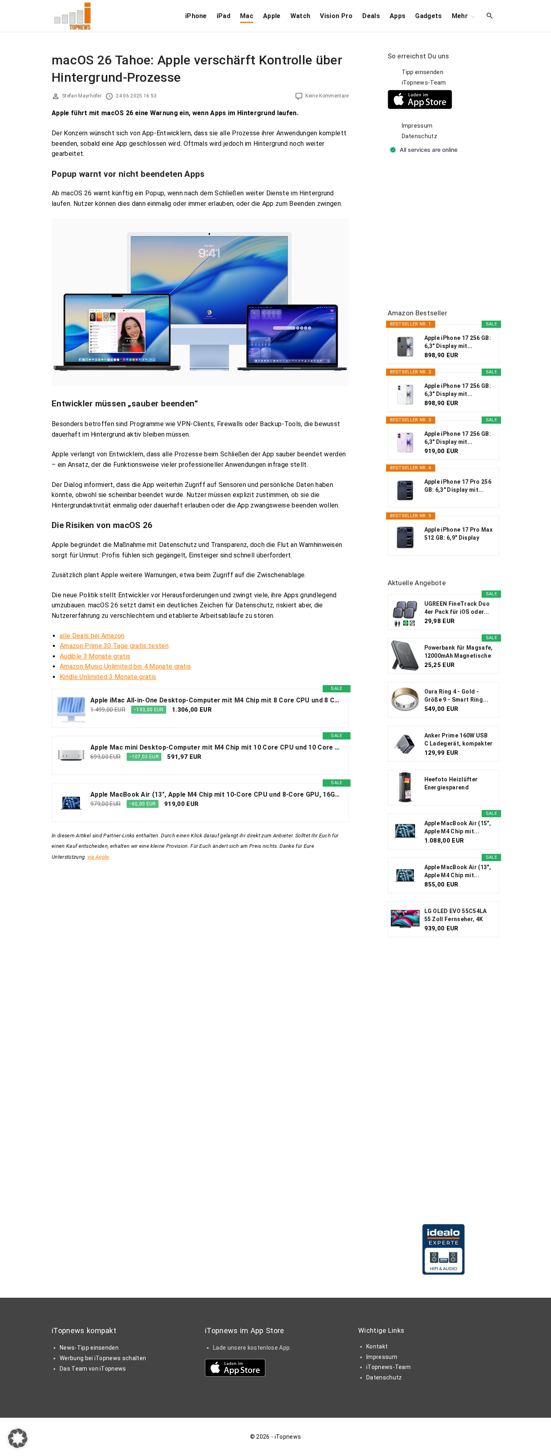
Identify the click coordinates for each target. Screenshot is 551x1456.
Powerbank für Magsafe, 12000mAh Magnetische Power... (458, 652)
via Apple (98, 857)
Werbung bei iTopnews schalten (103, 1358)
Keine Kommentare (327, 96)
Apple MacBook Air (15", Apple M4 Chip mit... (457, 827)
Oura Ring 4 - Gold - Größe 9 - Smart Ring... (456, 695)
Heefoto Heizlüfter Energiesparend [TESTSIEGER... (451, 783)
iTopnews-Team (424, 82)
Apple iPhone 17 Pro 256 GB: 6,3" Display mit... (457, 485)
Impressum (417, 125)
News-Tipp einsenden (89, 1347)
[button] (17, 1438)
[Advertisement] (448, 232)
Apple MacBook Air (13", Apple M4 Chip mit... (457, 871)
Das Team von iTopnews (93, 1368)
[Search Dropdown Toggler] (489, 16)
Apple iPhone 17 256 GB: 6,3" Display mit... (457, 342)
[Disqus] (200, 962)
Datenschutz (420, 136)
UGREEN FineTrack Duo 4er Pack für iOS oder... (457, 608)
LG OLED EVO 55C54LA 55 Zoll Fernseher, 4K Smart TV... (455, 915)
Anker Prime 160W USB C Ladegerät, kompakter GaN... (458, 740)
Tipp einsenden (422, 72)
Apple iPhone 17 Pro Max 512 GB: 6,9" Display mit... (458, 534)
